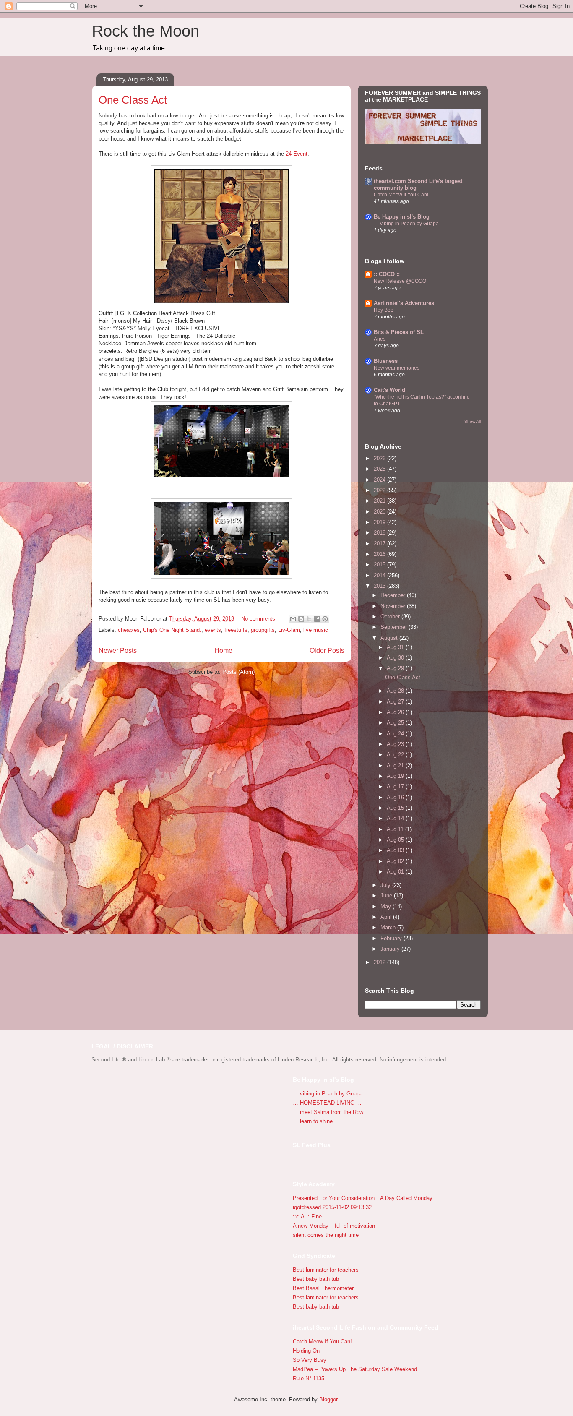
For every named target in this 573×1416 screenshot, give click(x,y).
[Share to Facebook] (317, 619)
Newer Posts (118, 650)
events (213, 630)
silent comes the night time (326, 1235)
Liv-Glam (289, 630)
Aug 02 (396, 861)
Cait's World (389, 390)
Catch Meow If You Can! (401, 195)
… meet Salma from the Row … (331, 1112)
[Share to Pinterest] (325, 619)
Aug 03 (396, 850)
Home (223, 650)
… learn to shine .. (315, 1121)
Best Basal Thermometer (323, 1288)
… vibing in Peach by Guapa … (409, 224)
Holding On (306, 1351)
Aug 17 (396, 786)
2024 (380, 480)
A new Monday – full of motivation (334, 1226)
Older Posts (327, 650)
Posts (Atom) (238, 672)
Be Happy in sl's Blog (402, 217)
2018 (380, 532)
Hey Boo (383, 310)
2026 (380, 458)
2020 (380, 512)
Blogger (328, 1399)
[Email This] (293, 619)
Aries (379, 339)
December (393, 595)
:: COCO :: (387, 274)
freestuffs (235, 630)
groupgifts (263, 630)
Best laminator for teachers (326, 1270)
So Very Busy (309, 1360)
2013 (380, 586)
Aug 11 (396, 829)
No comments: (260, 618)
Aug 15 (396, 808)
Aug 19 (396, 776)
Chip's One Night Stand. (172, 630)
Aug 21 (396, 765)
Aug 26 (396, 712)
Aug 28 (396, 691)
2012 (380, 962)
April (386, 917)
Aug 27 (396, 702)
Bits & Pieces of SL (399, 332)
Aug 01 (396, 871)
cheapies (129, 630)
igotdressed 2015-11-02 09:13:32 (332, 1207)
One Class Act (133, 100)
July (386, 885)
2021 (380, 501)
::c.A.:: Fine (307, 1216)
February (392, 938)
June (387, 895)
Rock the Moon (145, 31)
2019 (380, 522)
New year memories (396, 368)
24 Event (296, 154)
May (386, 906)
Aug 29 (396, 668)
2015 (380, 564)
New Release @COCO (400, 281)
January (390, 949)
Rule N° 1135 (308, 1378)
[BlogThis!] (301, 619)
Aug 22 (396, 754)
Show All (472, 421)
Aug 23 (396, 744)
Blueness (386, 361)
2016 (380, 554)
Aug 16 (396, 797)
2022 (380, 490)
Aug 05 (396, 840)
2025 (380, 469)
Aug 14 (396, 818)
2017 (380, 543)
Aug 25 (396, 723)
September (394, 627)
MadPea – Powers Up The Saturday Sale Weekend (355, 1369)
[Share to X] (309, 619)
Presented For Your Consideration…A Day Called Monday (362, 1198)
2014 (380, 575)
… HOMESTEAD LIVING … (327, 1103)
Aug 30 (396, 658)
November (393, 606)
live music (315, 630)
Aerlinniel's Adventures (404, 303)
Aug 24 (396, 733)
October (390, 616)
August (389, 638)
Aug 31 (396, 647)
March (388, 927)
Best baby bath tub (316, 1279)
